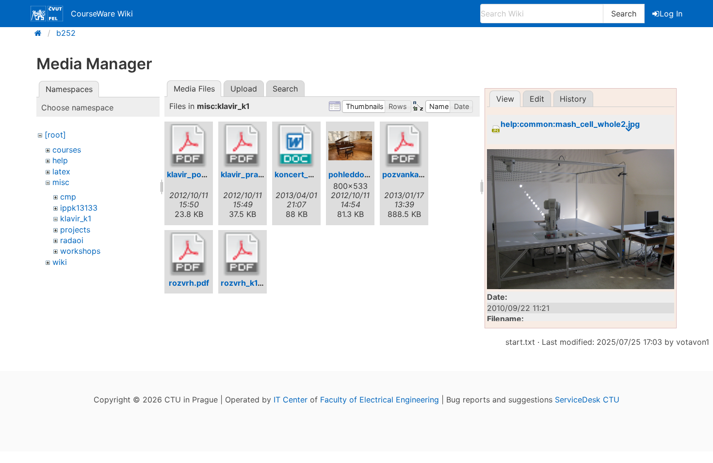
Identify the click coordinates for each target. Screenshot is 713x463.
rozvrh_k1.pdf (247, 283)
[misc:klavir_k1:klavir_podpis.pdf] (189, 146)
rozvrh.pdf (189, 283)
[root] (55, 134)
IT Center (291, 399)
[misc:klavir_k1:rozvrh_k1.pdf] (242, 254)
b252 (66, 33)
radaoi (71, 240)
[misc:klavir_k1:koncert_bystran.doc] (296, 146)
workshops (80, 251)
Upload (243, 88)
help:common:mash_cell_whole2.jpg (570, 124)
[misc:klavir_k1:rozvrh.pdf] (189, 254)
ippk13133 (78, 208)
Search (623, 13)
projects (75, 229)
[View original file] (580, 219)
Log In (671, 13)
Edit (537, 99)
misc (60, 182)
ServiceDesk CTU (587, 399)
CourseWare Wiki (102, 13)
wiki (59, 262)
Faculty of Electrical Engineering (379, 399)
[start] (41, 33)
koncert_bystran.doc (314, 174)
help (60, 160)
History (573, 99)
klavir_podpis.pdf (199, 174)
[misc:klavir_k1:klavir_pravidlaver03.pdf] (242, 146)
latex (61, 171)
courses (66, 149)
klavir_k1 (75, 218)
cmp (68, 196)
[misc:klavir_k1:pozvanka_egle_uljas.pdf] (404, 146)
